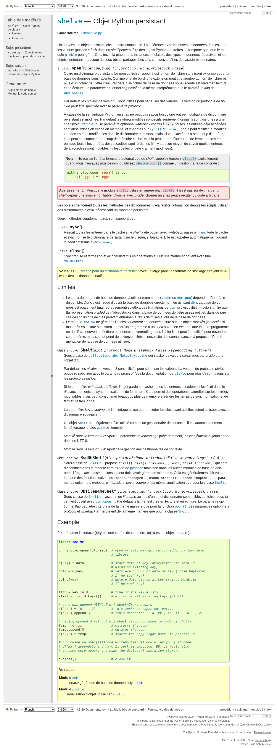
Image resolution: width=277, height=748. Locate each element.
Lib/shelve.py (91, 33)
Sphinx (260, 744)
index (267, 6)
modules (255, 6)
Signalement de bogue (22, 90)
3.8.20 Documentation (91, 6)
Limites (16, 33)
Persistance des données (164, 6)
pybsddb (136, 468)
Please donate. (262, 732)
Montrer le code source (22, 93)
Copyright (175, 716)
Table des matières (23, 20)
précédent (227, 6)
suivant (242, 6)
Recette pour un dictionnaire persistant (108, 271)
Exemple (17, 38)
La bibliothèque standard (127, 6)
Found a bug (262, 740)
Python (14, 6)
